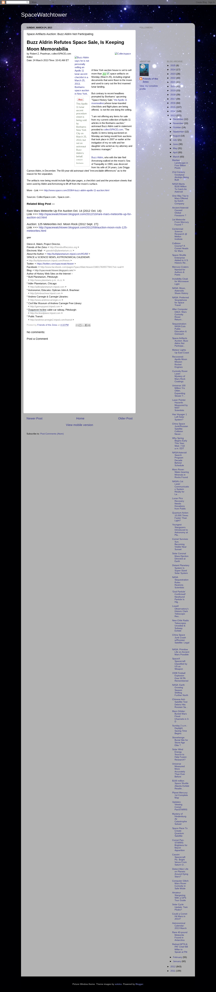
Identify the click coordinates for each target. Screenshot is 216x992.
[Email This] (77, 325)
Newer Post (34, 418)
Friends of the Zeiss (150, 80)
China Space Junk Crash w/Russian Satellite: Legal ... (180, 640)
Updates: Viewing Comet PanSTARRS (179, 806)
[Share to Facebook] (86, 325)
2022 (173, 78)
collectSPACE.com (113, 129)
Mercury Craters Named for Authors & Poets (180, 271)
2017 (173, 99)
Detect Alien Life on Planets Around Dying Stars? (180, 873)
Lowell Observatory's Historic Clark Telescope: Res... (180, 611)
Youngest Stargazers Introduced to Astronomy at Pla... (180, 529)
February (178, 957)
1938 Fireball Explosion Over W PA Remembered (180, 677)
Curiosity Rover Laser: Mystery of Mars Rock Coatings (180, 376)
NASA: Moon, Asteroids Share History (180, 290)
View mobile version (79, 425)
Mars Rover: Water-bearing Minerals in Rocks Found (180, 473)
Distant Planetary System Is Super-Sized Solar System (180, 569)
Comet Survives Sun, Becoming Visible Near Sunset (180, 544)
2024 (173, 69)
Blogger (139, 984)
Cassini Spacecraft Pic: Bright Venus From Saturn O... (179, 859)
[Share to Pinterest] (89, 325)
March (176, 157)
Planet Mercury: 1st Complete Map (180, 795)
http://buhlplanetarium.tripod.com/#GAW (67, 254)
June (176, 144)
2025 (173, 65)
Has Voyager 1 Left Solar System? (179, 417)
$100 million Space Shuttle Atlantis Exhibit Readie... (180, 785)
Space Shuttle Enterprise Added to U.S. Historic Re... (180, 259)
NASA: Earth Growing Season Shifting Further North (180, 690)
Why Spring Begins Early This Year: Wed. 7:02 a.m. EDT (179, 443)
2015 (173, 107)
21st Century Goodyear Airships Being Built (180, 176)
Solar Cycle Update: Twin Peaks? (180, 907)
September (179, 132)
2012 (173, 966)
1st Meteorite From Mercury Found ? (180, 222)
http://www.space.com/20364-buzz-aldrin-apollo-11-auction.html (76, 190)
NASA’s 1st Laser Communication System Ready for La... (180, 487)
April (175, 152)
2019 (173, 90)
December (178, 119)
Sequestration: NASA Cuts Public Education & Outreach (179, 329)
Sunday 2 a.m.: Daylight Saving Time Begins (179, 729)
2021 (173, 82)
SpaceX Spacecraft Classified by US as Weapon (179, 663)
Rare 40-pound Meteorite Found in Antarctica (179, 936)
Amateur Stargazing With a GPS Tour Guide (179, 896)
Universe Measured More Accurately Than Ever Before (178, 770)
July (175, 140)
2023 (173, 74)
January (177, 961)
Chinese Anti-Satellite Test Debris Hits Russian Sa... (180, 703)
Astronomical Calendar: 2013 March (179, 925)
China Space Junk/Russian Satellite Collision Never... (180, 429)
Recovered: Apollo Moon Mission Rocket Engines (179, 362)
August (177, 136)
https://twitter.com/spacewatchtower (55, 263)
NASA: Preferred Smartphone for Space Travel (180, 301)
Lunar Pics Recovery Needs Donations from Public (179, 503)
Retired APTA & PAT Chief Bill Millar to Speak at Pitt (180, 948)
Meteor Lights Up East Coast (180, 351)
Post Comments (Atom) (52, 434)
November (178, 123)
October (177, 127)
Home (80, 418)
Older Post (125, 418)
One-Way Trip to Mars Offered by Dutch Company (180, 200)
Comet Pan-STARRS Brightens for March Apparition (179, 845)
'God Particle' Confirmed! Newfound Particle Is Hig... (179, 596)
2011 (173, 971)
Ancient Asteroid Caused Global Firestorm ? (180, 212)
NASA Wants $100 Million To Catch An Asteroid (179, 188)
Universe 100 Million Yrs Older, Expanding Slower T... (178, 390)
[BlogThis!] (80, 325)
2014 (173, 111)
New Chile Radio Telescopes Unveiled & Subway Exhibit (180, 625)
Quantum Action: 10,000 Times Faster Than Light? (180, 517)
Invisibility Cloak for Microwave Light (180, 281)
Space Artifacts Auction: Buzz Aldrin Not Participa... (180, 342)
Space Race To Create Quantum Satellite (180, 832)
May (175, 148)
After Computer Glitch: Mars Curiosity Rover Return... (180, 314)
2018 (173, 94)
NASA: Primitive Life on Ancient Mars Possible (180, 652)
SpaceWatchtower (44, 14)
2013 (173, 115)
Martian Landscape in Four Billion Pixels (180, 164)
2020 (173, 86)
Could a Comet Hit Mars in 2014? (179, 916)
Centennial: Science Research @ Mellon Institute (179, 234)
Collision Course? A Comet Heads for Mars (180, 247)
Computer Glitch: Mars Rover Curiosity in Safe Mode (180, 885)
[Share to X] (83, 325)
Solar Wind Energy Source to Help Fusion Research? (179, 754)
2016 (173, 103)
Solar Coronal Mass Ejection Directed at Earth (180, 557)
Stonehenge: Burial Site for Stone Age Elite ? (180, 741)
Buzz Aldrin (97, 157)
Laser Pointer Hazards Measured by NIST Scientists (180, 405)
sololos (118, 984)
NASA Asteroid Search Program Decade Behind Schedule (179, 459)
